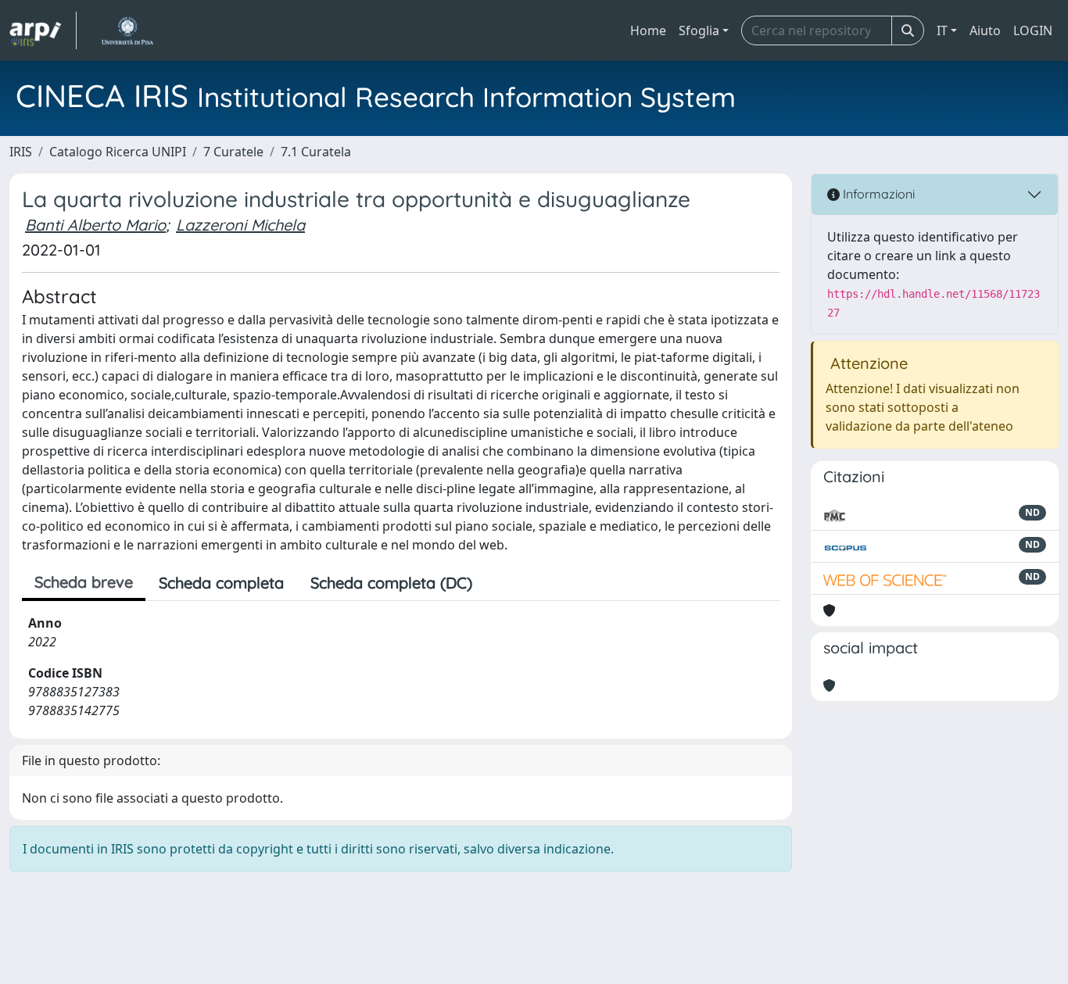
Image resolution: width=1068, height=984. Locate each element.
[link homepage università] (127, 30)
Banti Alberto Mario (95, 224)
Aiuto (985, 30)
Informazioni (877, 194)
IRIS (20, 151)
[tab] (499, 583)
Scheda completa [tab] (221, 582)
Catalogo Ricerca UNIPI (117, 151)
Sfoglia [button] (699, 30)
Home (648, 30)
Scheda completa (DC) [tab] (391, 582)
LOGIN (1032, 30)
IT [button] (942, 30)
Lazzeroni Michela (240, 224)
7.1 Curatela (316, 151)
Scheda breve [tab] (83, 582)
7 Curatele (233, 151)
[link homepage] (43, 30)
